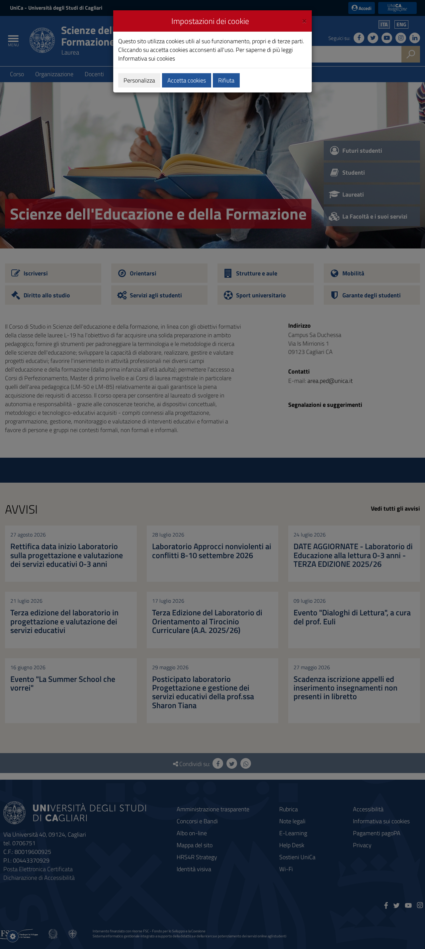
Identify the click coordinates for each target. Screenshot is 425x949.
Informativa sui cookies (146, 58)
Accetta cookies (186, 80)
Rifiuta (226, 80)
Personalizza (139, 80)
